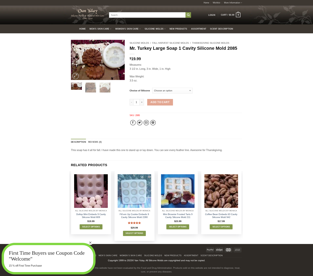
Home (206, 2)
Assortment (198, 29)
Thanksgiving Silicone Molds (210, 43)
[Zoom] (75, 76)
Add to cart (160, 102)
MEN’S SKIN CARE (99, 29)
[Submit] (188, 15)
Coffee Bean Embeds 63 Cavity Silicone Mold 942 (221, 216)
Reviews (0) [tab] (95, 142)
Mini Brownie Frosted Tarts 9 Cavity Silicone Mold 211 (178, 216)
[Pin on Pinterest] (153, 122)
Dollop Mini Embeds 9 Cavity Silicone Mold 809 (91, 216)
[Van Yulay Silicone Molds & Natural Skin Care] (87, 14)
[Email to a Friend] (146, 122)
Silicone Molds (154, 29)
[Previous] (76, 60)
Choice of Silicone (140, 90)
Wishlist (216, 2)
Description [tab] (78, 142)
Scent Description (221, 29)
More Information (232, 2)
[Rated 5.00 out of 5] (134, 222)
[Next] (119, 60)
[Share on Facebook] (133, 122)
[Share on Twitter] (139, 122)
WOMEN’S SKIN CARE (127, 29)
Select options (91, 227)
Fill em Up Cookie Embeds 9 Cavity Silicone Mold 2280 (134, 216)
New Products (178, 29)
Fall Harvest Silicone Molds (170, 43)
